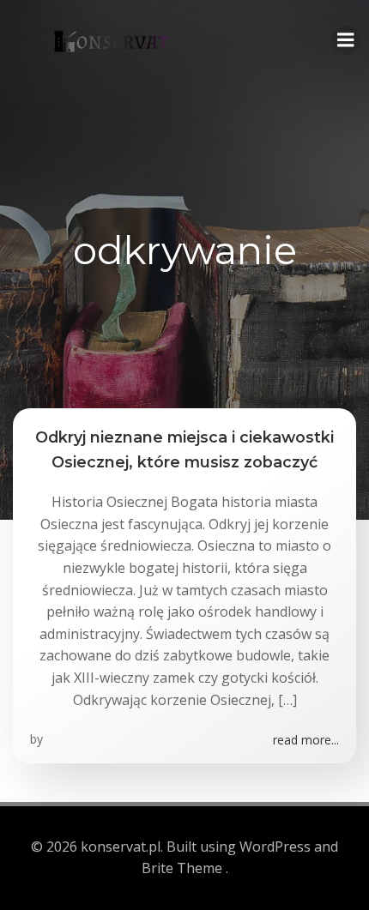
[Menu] (345, 40)
